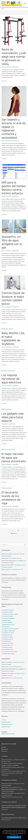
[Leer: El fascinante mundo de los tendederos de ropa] (7, 488)
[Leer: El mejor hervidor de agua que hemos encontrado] (8, 449)
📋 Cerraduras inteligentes (8, 618)
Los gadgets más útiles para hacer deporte (13, 417)
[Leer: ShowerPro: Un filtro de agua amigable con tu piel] (14, 226)
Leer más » (4, 81)
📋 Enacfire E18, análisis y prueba (10, 614)
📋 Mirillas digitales (6, 620)
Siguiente (14, 533)
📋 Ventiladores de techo (8, 632)
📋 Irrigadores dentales (7, 612)
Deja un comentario (6, 67)
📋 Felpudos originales (7, 622)
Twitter (4, 747)
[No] (26, 834)
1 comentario (5, 424)
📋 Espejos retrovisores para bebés (10, 628)
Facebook (5, 749)
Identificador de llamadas (9, 733)
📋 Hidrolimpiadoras (6, 641)
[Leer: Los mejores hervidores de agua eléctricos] (9, 370)
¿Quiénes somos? (6, 726)
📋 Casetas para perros (7, 645)
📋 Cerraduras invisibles (7, 616)
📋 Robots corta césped (7, 643)
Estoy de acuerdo (14, 837)
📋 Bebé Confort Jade (7, 635)
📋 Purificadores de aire (7, 639)
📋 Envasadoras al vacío (7, 649)
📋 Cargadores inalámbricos (8, 630)
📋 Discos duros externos (8, 610)
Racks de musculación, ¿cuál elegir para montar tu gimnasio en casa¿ (14, 57)
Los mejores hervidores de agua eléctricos (11, 378)
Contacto (4, 719)
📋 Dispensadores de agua (8, 653)
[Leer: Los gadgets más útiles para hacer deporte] (6, 409)
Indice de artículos (6, 722)
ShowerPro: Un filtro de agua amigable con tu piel (13, 771)
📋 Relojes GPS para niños (8, 624)
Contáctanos (5, 582)
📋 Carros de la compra (7, 637)
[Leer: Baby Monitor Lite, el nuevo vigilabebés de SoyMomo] (7, 328)
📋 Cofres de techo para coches (9, 651)
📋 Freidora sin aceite (7, 647)
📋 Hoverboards (5, 626)
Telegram (5, 751)
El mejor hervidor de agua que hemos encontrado (14, 457)
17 (18, 530)
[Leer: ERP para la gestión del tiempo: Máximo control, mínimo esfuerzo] (14, 171)
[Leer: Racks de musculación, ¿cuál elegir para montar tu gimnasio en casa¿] (14, 31)
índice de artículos (5, 819)
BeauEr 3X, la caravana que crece (13, 558)
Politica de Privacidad (7, 724)
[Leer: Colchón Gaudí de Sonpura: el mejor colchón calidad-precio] (14, 282)
